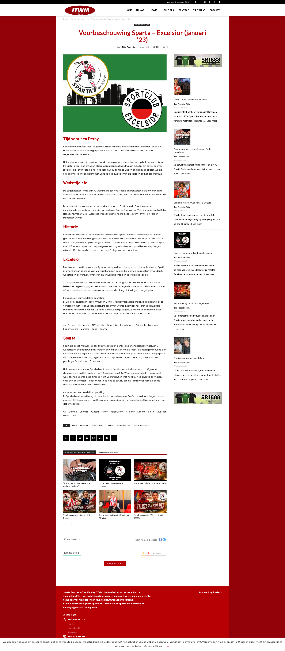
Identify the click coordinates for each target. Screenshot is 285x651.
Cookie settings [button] (153, 646)
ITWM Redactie (128, 47)
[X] (214, 2)
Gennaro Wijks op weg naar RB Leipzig (192, 202)
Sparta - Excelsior (123, 425)
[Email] (93, 438)
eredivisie (84, 425)
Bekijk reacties (115, 563)
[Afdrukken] (100, 438)
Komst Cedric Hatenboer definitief (190, 99)
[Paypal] (210, 2)
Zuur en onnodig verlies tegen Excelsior (193, 253)
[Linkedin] (87, 438)
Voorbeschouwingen (80, 19)
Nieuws (140, 10)
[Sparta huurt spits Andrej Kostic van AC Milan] (115, 501)
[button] (195, 2)
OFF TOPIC (169, 10)
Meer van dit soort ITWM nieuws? (79, 452)
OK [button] (168, 646)
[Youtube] (219, 2)
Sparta (110, 425)
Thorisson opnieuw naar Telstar (189, 358)
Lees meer (212, 121)
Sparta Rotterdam (141, 425)
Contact (184, 10)
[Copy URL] (114, 438)
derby (74, 425)
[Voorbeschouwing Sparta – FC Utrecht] (79, 501)
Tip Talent (199, 10)
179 (167, 47)
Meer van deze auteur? (108, 452)
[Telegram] (107, 438)
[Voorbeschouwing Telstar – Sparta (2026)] (150, 501)
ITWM (154, 10)
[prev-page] (65, 524)
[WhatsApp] (66, 438)
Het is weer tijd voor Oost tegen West (150, 483)
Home (129, 10)
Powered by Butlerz (210, 592)
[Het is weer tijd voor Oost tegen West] (150, 470)
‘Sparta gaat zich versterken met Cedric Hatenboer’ (193, 151)
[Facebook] (200, 2)
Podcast (215, 10)
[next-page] (70, 524)
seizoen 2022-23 (98, 425)
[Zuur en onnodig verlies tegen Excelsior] (115, 470)
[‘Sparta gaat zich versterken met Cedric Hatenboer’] (79, 470)
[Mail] (205, 2)
